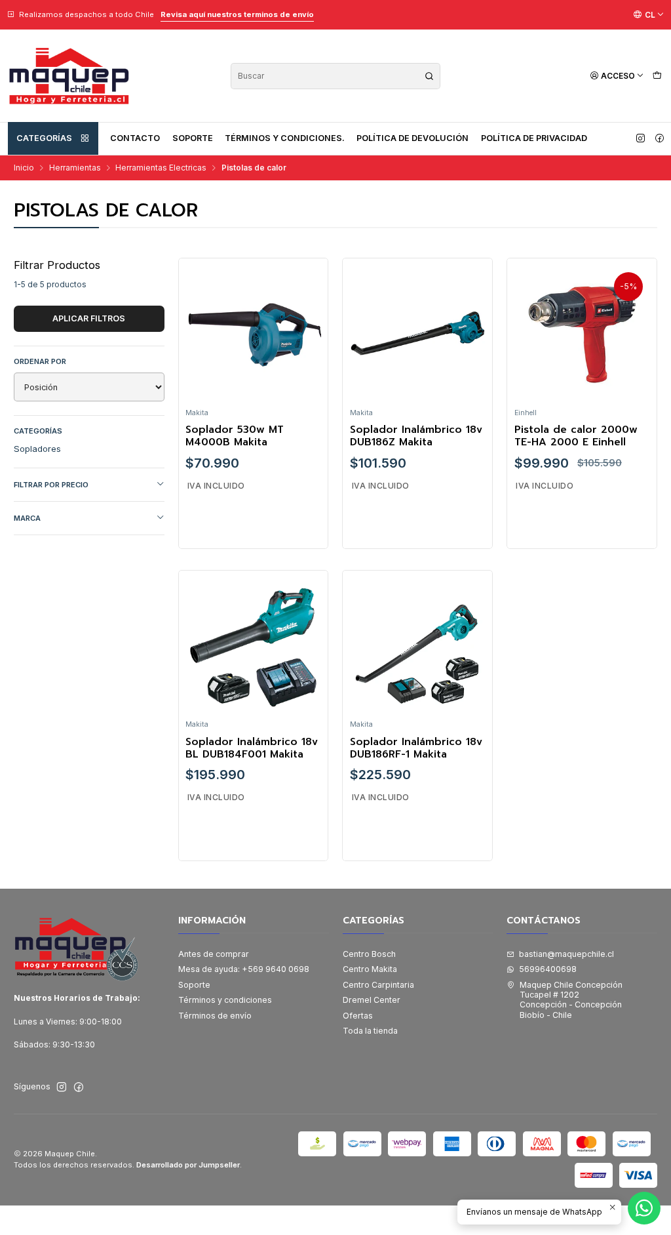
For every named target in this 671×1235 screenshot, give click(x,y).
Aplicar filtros (88, 318)
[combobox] (335, 76)
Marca (27, 518)
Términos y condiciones (225, 1000)
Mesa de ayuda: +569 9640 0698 (243, 969)
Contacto (135, 138)
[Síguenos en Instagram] (640, 138)
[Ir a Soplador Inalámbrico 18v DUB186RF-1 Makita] (418, 645)
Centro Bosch (369, 954)
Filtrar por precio (51, 484)
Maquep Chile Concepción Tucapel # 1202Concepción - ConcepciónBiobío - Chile (571, 1000)
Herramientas (75, 168)
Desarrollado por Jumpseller (188, 1164)
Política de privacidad (534, 138)
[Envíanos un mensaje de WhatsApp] (644, 1208)
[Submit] (429, 76)
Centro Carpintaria (378, 985)
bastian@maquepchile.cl (566, 954)
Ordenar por (40, 361)
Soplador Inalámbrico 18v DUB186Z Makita (416, 436)
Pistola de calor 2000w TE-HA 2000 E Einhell (576, 436)
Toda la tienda (370, 1031)
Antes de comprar (213, 954)
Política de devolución (412, 138)
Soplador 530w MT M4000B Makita (234, 436)
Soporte (192, 138)
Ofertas (358, 1016)
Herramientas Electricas (160, 168)
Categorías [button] (44, 138)
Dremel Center (371, 1000)
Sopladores (37, 448)
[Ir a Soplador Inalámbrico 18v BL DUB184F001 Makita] (253, 645)
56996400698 (548, 969)
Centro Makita (370, 969)
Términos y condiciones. (285, 138)
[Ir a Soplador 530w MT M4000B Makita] (253, 333)
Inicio (24, 168)
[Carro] (657, 76)
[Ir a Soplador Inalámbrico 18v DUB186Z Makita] (418, 333)
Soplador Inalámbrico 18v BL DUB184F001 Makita (251, 748)
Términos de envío (215, 1016)
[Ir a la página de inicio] (68, 75)
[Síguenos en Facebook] (659, 138)
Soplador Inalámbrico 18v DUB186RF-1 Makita (416, 748)
